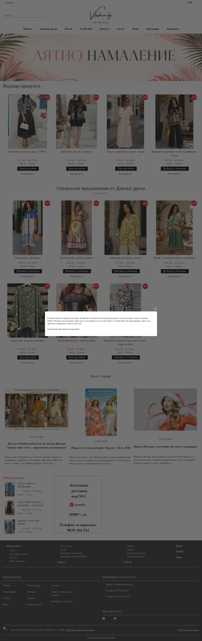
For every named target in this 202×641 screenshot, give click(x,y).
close (155, 309)
